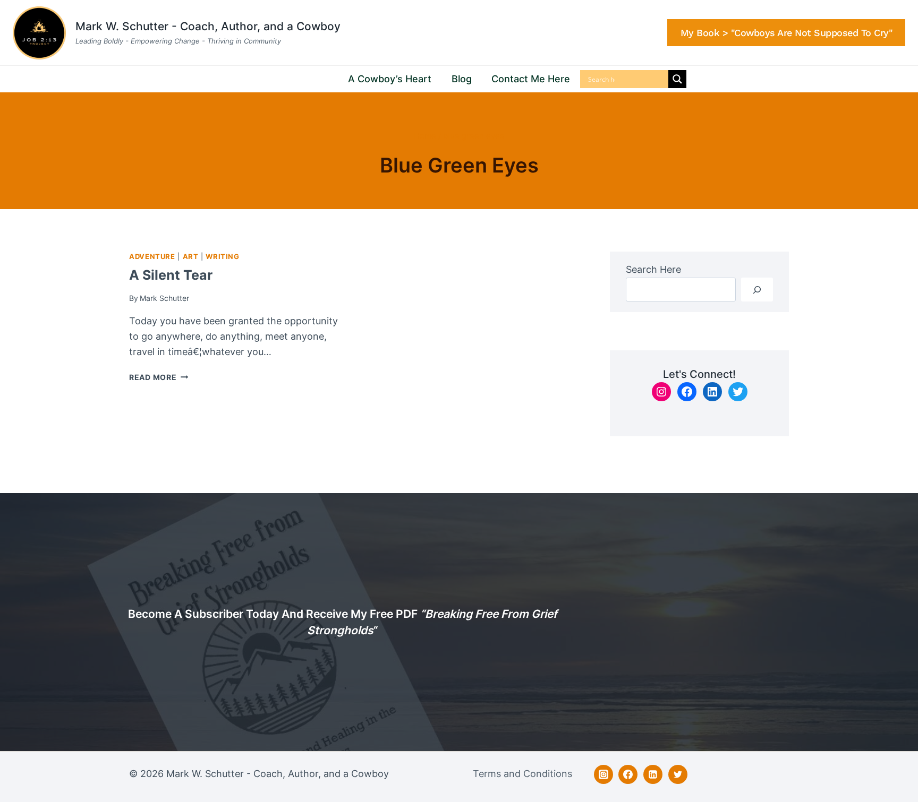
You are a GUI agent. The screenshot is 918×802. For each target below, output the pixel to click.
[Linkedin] (652, 774)
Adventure (152, 257)
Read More (158, 377)
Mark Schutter (164, 298)
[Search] (757, 289)
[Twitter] (677, 774)
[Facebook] (628, 774)
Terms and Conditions (522, 773)
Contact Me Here (530, 78)
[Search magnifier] (677, 79)
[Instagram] (603, 774)
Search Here (653, 269)
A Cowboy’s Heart (389, 78)
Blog (462, 78)
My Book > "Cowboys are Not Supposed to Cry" (786, 32)
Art (191, 257)
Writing (222, 257)
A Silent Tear (170, 275)
